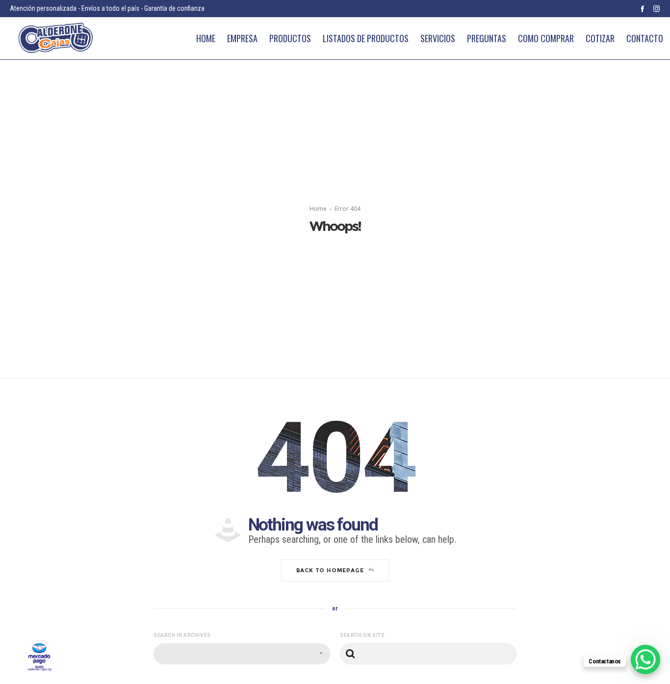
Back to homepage (330, 570)
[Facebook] (642, 8)
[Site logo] (55, 38)
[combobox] (242, 653)
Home (318, 208)
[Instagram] (656, 8)
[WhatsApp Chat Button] (645, 659)
